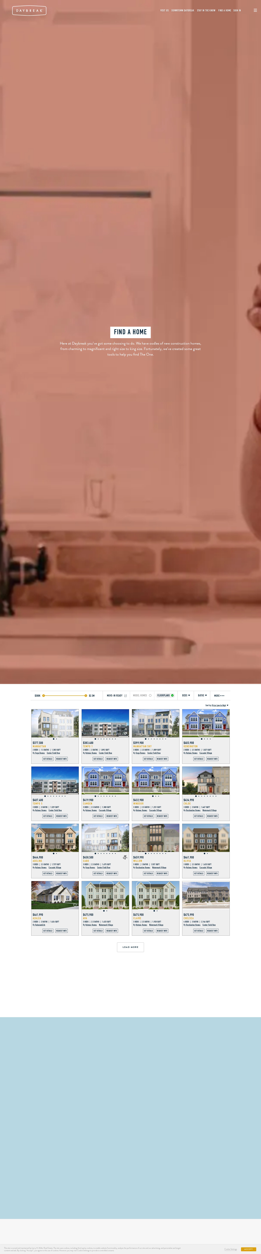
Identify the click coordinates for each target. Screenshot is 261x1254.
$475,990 (189, 915)
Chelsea (189, 918)
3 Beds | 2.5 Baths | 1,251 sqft (147, 807)
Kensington (191, 746)
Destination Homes (193, 810)
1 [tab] (53, 739)
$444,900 (38, 857)
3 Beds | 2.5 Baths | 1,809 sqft (147, 750)
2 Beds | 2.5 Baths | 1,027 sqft (198, 750)
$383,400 (88, 743)
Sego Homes (40, 753)
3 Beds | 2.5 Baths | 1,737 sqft (47, 864)
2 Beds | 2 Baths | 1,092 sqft (96, 750)
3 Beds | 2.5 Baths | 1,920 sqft (147, 922)
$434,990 (189, 800)
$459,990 (138, 857)
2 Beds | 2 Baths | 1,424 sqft (46, 922)
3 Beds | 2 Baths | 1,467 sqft (197, 807)
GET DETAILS (47, 759)
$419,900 (88, 800)
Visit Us (164, 10)
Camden (87, 803)
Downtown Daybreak (183, 10)
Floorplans (163, 695)
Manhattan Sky (142, 746)
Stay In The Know (206, 10)
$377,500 (38, 743)
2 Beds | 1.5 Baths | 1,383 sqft (47, 750)
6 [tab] (59, 796)
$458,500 (88, 857)
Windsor (138, 803)
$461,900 (189, 857)
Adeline (37, 861)
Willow (137, 861)
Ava (85, 918)
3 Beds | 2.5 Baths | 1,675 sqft (97, 864)
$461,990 (38, 915)
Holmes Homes (91, 753)
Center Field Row (53, 753)
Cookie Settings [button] (230, 1249)
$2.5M (92, 696)
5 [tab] (56, 796)
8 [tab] (115, 796)
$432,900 (138, 800)
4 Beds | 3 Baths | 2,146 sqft (197, 922)
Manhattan (39, 746)
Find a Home (224, 10)
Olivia (187, 861)
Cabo (86, 861)
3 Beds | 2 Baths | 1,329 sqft (46, 807)
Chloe (187, 803)
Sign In (237, 10)
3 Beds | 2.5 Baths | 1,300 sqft (97, 807)
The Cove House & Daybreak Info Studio (130, 1184)
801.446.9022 (130, 1206)
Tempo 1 (88, 746)
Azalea (37, 918)
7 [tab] (62, 796)
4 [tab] (53, 796)
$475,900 (88, 915)
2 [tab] (98, 796)
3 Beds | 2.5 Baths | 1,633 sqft (198, 864)
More (217, 696)
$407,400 (38, 800)
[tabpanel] (55, 723)
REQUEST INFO (61, 759)
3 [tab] (50, 796)
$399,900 (138, 743)
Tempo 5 (38, 803)
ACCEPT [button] (248, 1249)
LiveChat (107, 1005)
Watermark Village (210, 810)
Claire (137, 918)
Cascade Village (206, 753)
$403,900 (189, 743)
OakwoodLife (40, 925)
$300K (38, 696)
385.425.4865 (171, 1005)
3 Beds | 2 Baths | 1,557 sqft (146, 864)
